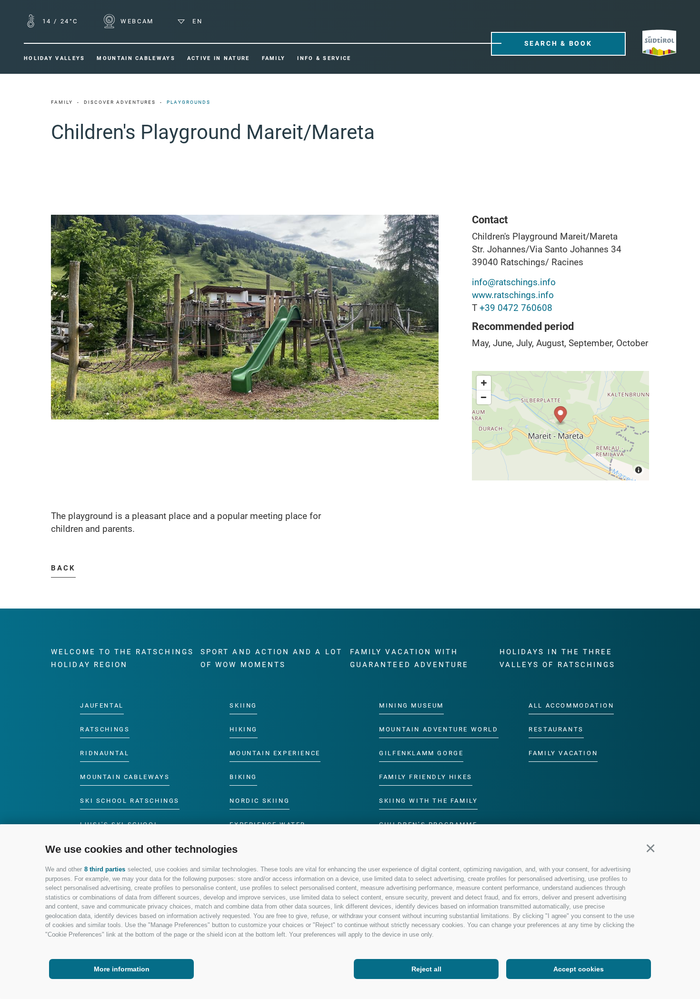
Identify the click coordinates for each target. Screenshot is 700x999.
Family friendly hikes (425, 776)
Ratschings (105, 729)
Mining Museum (411, 705)
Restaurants (556, 729)
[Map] (560, 425)
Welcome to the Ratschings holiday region (122, 658)
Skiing (243, 705)
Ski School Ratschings (130, 800)
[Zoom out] (484, 397)
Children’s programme (428, 824)
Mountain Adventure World (438, 729)
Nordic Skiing (260, 800)
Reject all (426, 969)
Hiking (244, 729)
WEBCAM (136, 21)
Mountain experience (275, 753)
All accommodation (571, 705)
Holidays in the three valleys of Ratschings (557, 658)
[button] (650, 847)
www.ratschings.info (513, 295)
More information (122, 969)
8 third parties (104, 869)
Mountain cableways (125, 776)
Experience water (268, 824)
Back (63, 568)
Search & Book (558, 43)
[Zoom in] (484, 383)
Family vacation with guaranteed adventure (409, 658)
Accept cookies (578, 969)
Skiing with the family (428, 800)
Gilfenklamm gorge (421, 753)
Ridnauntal (104, 753)
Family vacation (563, 753)
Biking (243, 776)
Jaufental (101, 705)
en (196, 21)
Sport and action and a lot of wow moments (271, 658)
